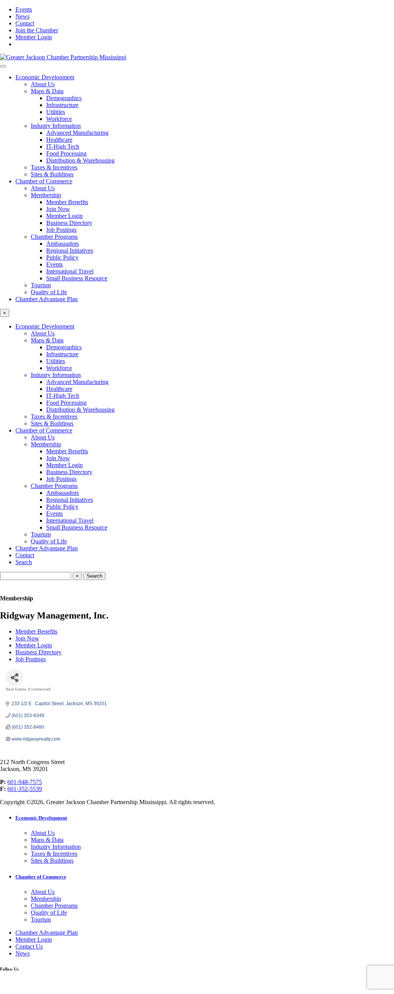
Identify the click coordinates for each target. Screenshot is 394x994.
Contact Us (29, 946)
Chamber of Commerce (43, 181)
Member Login (33, 37)
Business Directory (69, 223)
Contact (24, 23)
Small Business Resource (76, 278)
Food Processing (66, 153)
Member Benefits (67, 202)
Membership (46, 195)
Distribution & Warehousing (80, 160)
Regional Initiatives (69, 250)
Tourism (41, 285)
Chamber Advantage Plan (46, 299)
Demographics (64, 98)
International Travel (69, 271)
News (22, 16)
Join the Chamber (36, 30)
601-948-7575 (24, 782)
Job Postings (61, 229)
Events (23, 9)
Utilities (55, 112)
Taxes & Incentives (54, 167)
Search (23, 562)
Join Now (58, 209)
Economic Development (44, 77)
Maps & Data (47, 91)
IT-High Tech (62, 146)
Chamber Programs (54, 236)
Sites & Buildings (52, 174)
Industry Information (56, 125)
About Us (43, 84)
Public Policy (62, 257)
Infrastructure (62, 105)
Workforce (59, 119)
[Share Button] (14, 677)
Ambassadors (62, 243)
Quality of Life (49, 292)
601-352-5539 (24, 789)
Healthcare (59, 139)
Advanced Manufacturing (77, 132)
